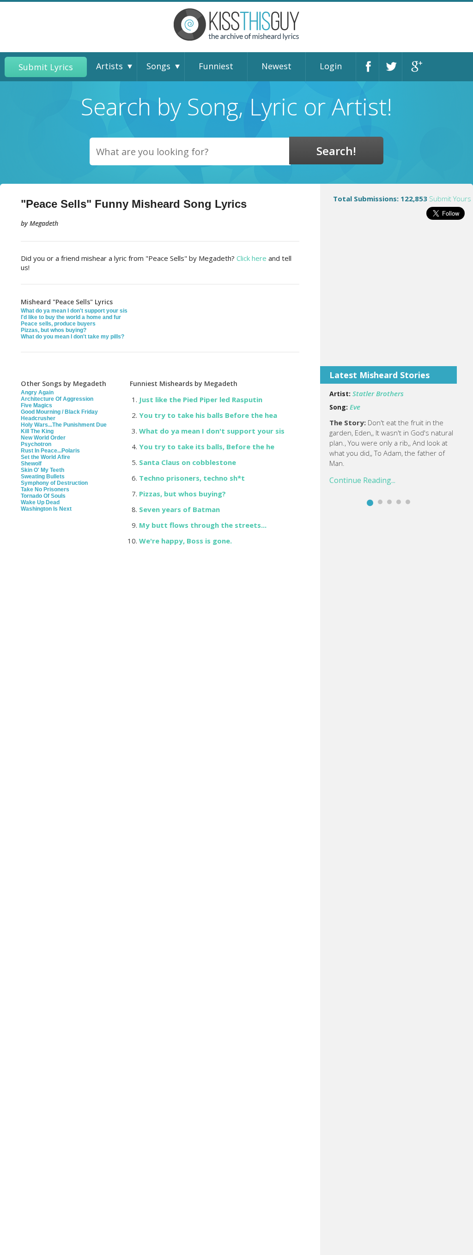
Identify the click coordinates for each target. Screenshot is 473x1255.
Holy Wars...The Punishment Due (64, 425)
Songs (158, 66)
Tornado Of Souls (43, 496)
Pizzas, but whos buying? (53, 330)
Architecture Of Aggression (57, 399)
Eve (355, 406)
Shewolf (31, 463)
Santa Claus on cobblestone (187, 462)
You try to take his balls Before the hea (208, 415)
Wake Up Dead (40, 502)
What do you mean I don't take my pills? (72, 336)
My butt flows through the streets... (203, 525)
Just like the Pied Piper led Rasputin (200, 399)
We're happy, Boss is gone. (185, 540)
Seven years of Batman (179, 509)
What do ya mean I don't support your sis (74, 311)
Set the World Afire (45, 457)
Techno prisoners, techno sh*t (192, 478)
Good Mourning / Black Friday (59, 412)
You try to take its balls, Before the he (206, 446)
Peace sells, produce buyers (58, 323)
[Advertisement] (396, 299)
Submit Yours (450, 198)
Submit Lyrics (45, 66)
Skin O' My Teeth (42, 470)
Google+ (416, 66)
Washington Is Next (46, 509)
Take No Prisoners (45, 489)
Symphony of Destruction (54, 483)
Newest (276, 66)
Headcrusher (38, 418)
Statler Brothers (378, 393)
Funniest (216, 66)
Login (331, 66)
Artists (109, 66)
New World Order (43, 437)
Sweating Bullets (43, 476)
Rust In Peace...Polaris (50, 450)
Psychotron (36, 444)
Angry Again (37, 392)
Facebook (370, 66)
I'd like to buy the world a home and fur (71, 317)
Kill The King (37, 431)
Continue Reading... (362, 480)
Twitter (393, 66)
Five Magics (36, 405)
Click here (251, 258)
